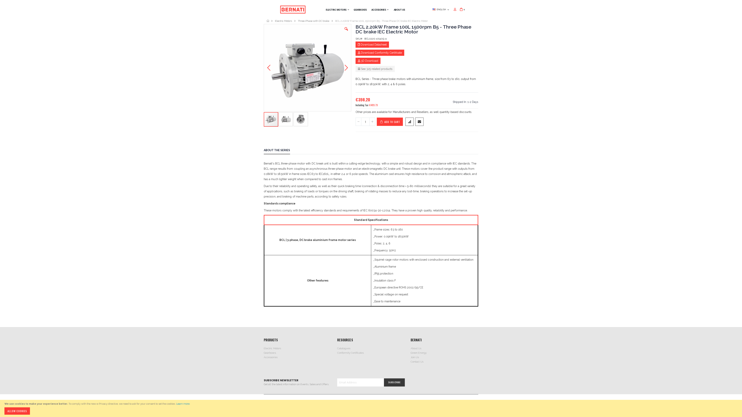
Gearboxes (270, 352)
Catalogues (343, 348)
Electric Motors (283, 21)
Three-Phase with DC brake (313, 21)
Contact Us (417, 361)
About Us (416, 348)
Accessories (270, 357)
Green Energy (419, 352)
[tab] (280, 150)
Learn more (183, 403)
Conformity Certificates (350, 352)
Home (268, 21)
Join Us (415, 357)
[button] (346, 32)
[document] (371, 408)
